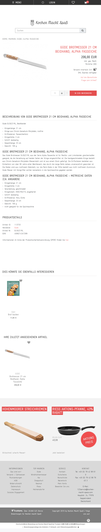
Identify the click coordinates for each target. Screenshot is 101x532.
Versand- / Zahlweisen (16, 474)
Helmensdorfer (39, 489)
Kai (39, 477)
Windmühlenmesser (39, 474)
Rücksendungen (15, 477)
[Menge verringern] (67, 93)
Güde (19, 39)
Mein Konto (62, 483)
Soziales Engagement (15, 492)
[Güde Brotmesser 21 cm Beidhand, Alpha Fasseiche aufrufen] (17, 354)
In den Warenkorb (83, 93)
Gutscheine (62, 474)
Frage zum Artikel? (89, 80)
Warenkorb (62, 480)
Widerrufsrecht (16, 483)
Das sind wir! (15, 471)
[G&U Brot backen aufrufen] (13, 292)
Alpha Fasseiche (31, 39)
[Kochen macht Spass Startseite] (4, 39)
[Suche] (82, 30)
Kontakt (62, 471)
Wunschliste (62, 477)
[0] (84, 3)
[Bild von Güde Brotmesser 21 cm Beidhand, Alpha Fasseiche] (25, 63)
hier (67, 240)
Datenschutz (16, 486)
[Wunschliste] (73, 3)
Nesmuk (39, 483)
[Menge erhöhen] (62, 93)
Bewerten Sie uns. (62, 486)
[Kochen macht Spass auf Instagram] (88, 521)
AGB (15, 480)
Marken (12, 39)
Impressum (15, 489)
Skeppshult (38, 480)
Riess (39, 486)
